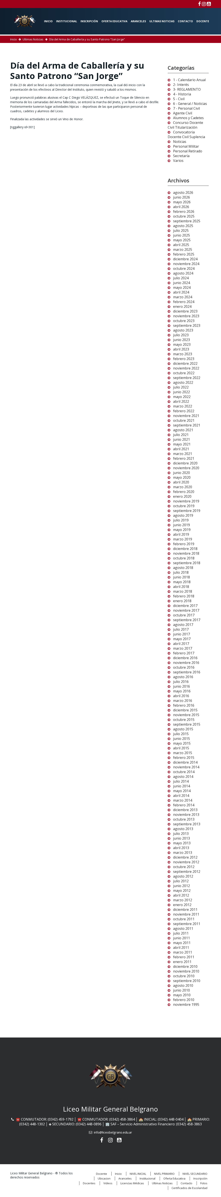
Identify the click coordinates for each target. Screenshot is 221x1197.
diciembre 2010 (185, 966)
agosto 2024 (183, 273)
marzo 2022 (182, 406)
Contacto (185, 21)
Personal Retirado (187, 151)
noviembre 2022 (186, 368)
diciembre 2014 (185, 762)
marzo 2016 (182, 700)
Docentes (89, 1183)
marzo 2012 (182, 900)
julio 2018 (181, 572)
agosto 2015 (183, 729)
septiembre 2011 (186, 923)
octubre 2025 (183, 216)
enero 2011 (182, 961)
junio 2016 (181, 686)
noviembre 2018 (186, 553)
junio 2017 (181, 634)
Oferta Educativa (114, 21)
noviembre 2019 (186, 501)
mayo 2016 (182, 691)
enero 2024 (182, 306)
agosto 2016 (183, 676)
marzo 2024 (182, 297)
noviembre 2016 (186, 662)
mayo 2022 (182, 396)
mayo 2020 (182, 477)
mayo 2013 (182, 843)
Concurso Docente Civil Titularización (185, 125)
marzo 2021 (182, 453)
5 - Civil (179, 98)
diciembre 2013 (185, 809)
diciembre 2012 (185, 857)
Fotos (203, 1183)
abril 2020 (181, 482)
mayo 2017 (182, 638)
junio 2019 (181, 525)
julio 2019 (181, 520)
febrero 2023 (183, 358)
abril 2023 (181, 349)
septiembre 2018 (186, 563)
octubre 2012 (183, 866)
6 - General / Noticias (190, 103)
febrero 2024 (183, 301)
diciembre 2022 (185, 363)
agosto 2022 (183, 382)
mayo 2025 (182, 240)
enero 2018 (182, 600)
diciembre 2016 (185, 657)
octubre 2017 (183, 615)
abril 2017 (181, 643)
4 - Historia (182, 94)
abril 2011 (181, 947)
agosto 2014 (183, 776)
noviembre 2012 (186, 862)
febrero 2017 (183, 653)
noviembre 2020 (186, 468)
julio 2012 (181, 881)
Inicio (48, 21)
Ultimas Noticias (161, 21)
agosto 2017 (183, 624)
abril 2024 (181, 292)
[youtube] (209, 3)
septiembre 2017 (186, 619)
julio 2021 (181, 434)
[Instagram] (204, 3)
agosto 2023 (183, 330)
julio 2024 (181, 278)
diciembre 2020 (185, 463)
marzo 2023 (182, 354)
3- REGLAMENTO (187, 89)
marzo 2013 (182, 852)
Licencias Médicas (132, 1183)
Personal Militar (186, 146)
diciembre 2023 (185, 311)
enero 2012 (182, 904)
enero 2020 (182, 496)
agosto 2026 (183, 192)
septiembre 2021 (186, 425)
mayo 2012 (182, 890)
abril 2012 (181, 895)
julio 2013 (181, 833)
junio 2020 (181, 472)
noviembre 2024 (186, 263)
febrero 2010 (183, 999)
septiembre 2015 (186, 724)
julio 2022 (181, 387)
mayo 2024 (182, 287)
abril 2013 (181, 847)
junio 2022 (181, 392)
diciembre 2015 (185, 710)
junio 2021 (181, 439)
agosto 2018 (183, 567)
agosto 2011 (183, 928)
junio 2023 (181, 339)
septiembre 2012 (186, 871)
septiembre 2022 (186, 377)
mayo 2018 (182, 582)
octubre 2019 (183, 506)
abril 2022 (181, 401)
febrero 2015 (183, 757)
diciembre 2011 (185, 909)
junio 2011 (181, 938)
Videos (107, 1183)
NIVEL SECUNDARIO (195, 1174)
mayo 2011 (182, 942)
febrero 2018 (183, 596)
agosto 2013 (183, 828)
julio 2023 (181, 335)
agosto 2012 (183, 876)
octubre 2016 (183, 667)
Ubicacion (104, 1178)
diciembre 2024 (185, 259)
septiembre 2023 (186, 325)
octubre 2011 (183, 919)
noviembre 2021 (186, 415)
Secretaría (181, 155)
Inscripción (89, 21)
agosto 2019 (183, 515)
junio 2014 (181, 786)
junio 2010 (181, 990)
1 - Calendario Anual (189, 79)
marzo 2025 (182, 249)
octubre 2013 (183, 819)
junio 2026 (181, 197)
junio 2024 (181, 282)
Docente (202, 21)
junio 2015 (181, 738)
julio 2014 (181, 781)
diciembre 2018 (185, 548)
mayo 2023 (182, 344)
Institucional (66, 21)
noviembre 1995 (186, 1004)
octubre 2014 (183, 771)
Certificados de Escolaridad (189, 1188)
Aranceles (138, 21)
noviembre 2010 (186, 971)
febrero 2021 (183, 458)
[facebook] (199, 3)
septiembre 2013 (186, 824)
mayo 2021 (182, 444)
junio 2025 (181, 235)
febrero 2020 (183, 491)
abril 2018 (181, 586)
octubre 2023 (183, 320)
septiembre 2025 (186, 221)
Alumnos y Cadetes (188, 117)
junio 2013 (181, 838)
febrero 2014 (183, 805)
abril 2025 (181, 244)
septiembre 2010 (186, 980)
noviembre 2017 (186, 610)
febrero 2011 (183, 957)
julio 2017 (181, 629)
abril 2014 (181, 795)
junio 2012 (181, 885)
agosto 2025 (183, 225)
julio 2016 (181, 681)
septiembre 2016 (186, 672)
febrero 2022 (183, 411)
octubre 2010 (183, 976)
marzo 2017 (182, 648)
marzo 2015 (182, 752)
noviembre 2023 (186, 316)
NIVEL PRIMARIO (164, 1174)
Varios (178, 160)
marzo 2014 (182, 800)
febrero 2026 (183, 211)
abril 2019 (181, 534)
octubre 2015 (183, 719)
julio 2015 (181, 733)
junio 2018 (181, 577)
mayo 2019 (182, 529)
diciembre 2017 (185, 605)
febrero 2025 (183, 254)
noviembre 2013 (186, 814)
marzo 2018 (182, 591)
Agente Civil (182, 113)
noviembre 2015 (186, 714)
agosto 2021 (183, 430)
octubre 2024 (183, 268)
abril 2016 (181, 695)
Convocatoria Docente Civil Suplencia (186, 134)
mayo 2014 (182, 790)
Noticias (179, 141)
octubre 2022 (183, 373)
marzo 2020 (182, 487)
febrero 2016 (183, 705)
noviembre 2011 (186, 914)
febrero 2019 (183, 544)
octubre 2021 (183, 420)
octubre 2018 (183, 558)
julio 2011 (181, 933)
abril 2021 (181, 449)
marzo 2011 (182, 952)
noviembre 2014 (186, 767)
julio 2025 (181, 230)
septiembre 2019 (186, 510)
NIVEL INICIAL (138, 1174)
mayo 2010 (182, 995)
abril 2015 (181, 748)
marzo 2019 (182, 539)
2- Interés (181, 84)
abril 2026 (181, 206)
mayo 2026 (182, 202)
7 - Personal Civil (186, 108)
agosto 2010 (183, 985)
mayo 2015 (182, 743)
